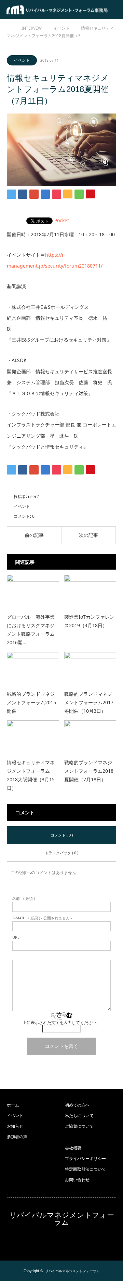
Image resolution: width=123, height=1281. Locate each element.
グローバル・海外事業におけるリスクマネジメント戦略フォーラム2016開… (31, 630)
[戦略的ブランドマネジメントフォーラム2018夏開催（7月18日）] (90, 736)
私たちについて (79, 1115)
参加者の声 (17, 1137)
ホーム (13, 1105)
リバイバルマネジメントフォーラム (61, 1218)
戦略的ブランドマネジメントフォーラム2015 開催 (31, 702)
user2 (33, 496)
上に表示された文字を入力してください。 (61, 1022)
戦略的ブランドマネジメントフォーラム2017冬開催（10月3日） (88, 702)
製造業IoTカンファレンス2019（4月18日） (89, 621)
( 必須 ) (23, 898)
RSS (61, 1241)
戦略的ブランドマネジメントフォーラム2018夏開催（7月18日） (88, 771)
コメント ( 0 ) (62, 835)
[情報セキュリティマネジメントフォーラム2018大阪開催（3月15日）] (33, 736)
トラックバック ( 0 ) (61, 852)
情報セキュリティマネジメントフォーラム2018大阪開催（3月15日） (31, 775)
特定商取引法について (85, 1169)
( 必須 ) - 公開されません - (42, 918)
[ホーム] (9, 26)
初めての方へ (77, 1105)
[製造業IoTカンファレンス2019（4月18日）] (90, 591)
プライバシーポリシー (85, 1158)
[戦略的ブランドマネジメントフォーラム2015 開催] (33, 668)
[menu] (113, 9)
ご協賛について (79, 1126)
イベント (22, 60)
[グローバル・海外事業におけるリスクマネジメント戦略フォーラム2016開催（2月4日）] (33, 591)
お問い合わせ (77, 1179)
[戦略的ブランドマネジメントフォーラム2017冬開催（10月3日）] (90, 668)
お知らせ (15, 1126)
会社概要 (73, 1148)
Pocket (61, 220)
